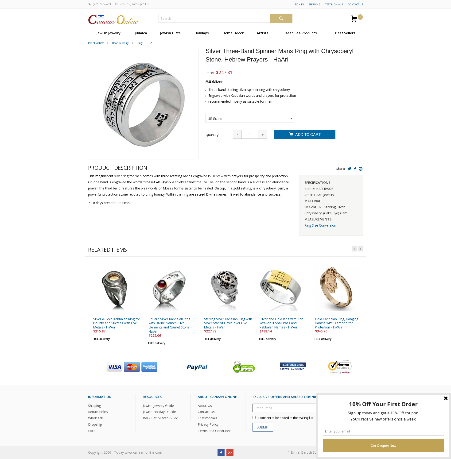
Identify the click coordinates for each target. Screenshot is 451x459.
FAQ (91, 430)
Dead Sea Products (301, 33)
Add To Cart (308, 134)
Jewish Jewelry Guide (158, 405)
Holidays (201, 33)
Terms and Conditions (214, 430)
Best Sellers (345, 33)
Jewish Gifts (170, 33)
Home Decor (233, 33)
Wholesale (96, 418)
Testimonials (334, 4)
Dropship (95, 424)
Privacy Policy (208, 424)
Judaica (141, 33)
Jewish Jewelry (109, 33)
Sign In (299, 4)
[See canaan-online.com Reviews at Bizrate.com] (293, 366)
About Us (205, 405)
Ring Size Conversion (320, 225)
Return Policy (98, 412)
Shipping (314, 4)
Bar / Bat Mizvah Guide (160, 418)
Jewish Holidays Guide (159, 412)
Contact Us (355, 4)
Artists (262, 33)
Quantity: (212, 134)
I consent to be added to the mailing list (285, 418)
